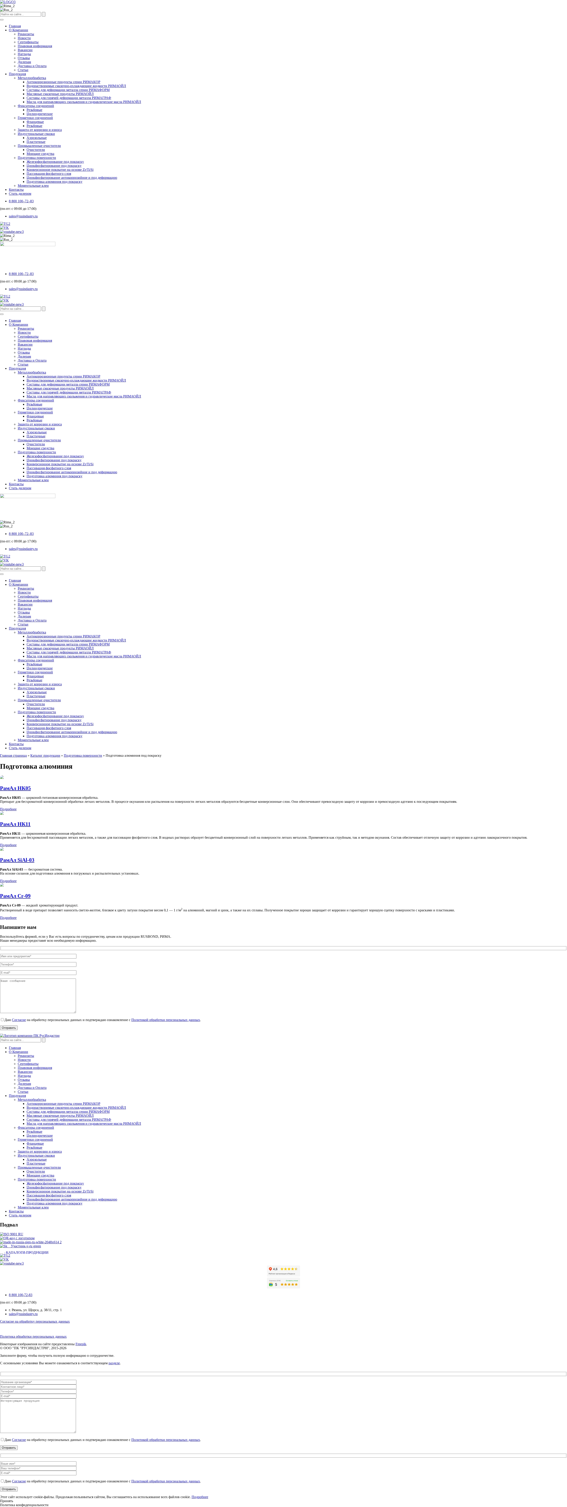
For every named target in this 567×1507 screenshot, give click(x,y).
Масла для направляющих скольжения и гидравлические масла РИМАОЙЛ (84, 102)
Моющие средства (40, 154)
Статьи (23, 70)
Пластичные (36, 142)
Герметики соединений (35, 118)
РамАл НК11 (15, 824)
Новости (24, 38)
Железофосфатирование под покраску (55, 162)
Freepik (81, 1344)
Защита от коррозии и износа (40, 130)
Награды (24, 54)
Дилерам (24, 62)
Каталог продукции (45, 755)
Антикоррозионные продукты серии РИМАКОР (63, 82)
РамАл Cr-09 (15, 896)
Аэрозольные (37, 138)
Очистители (36, 150)
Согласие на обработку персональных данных (35, 1321)
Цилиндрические (40, 114)
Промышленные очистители (39, 146)
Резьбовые (34, 110)
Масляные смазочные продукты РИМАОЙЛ (60, 94)
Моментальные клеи (33, 185)
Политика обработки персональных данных (33, 1336)
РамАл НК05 (15, 788)
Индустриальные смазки (36, 134)
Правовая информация (35, 46)
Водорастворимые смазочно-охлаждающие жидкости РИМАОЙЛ (76, 86)
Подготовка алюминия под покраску (54, 181)
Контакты (16, 189)
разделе (114, 1363)
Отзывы (24, 58)
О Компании (18, 30)
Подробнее (8, 809)
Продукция (17, 74)
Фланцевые (35, 122)
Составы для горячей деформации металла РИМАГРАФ (69, 98)
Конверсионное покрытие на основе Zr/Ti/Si (60, 170)
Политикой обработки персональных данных (165, 1020)
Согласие (19, 1020)
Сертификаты (28, 42)
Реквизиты (26, 34)
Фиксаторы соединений (36, 106)
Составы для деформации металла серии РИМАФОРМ (68, 90)
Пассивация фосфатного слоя (49, 173)
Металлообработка (32, 78)
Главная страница (13, 755)
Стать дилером (20, 193)
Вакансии (25, 50)
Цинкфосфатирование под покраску (54, 166)
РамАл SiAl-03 (17, 860)
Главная (15, 26)
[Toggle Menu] (2, 19)
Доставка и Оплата (32, 66)
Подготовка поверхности (37, 158)
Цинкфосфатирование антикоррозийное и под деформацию (72, 177)
